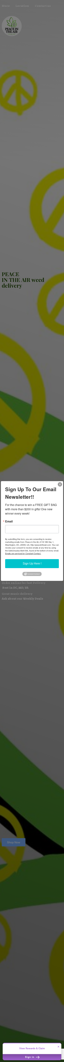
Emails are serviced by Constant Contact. (23, 553)
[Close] (60, 484)
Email (9, 521)
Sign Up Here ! (32, 563)
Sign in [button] (30, 1057)
